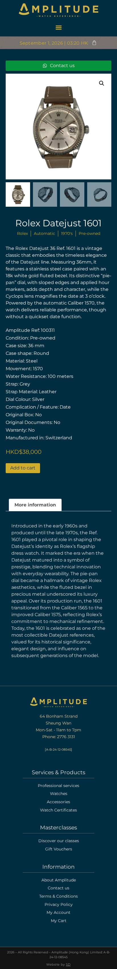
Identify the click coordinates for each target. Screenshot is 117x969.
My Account (58, 912)
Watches (58, 793)
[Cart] (94, 43)
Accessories (58, 802)
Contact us (58, 888)
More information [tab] (35, 505)
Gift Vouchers (58, 849)
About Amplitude (58, 880)
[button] (58, 27)
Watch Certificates (58, 810)
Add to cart (22, 468)
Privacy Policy (59, 904)
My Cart (58, 920)
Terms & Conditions (58, 896)
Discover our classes (58, 840)
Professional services (58, 785)
